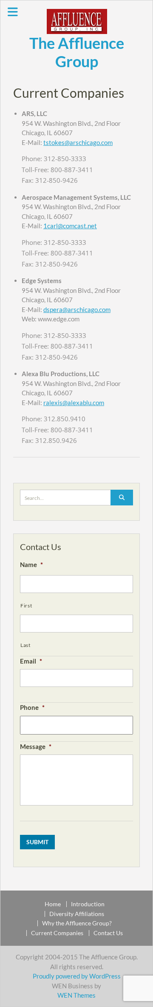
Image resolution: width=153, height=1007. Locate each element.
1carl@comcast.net (70, 226)
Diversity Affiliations (76, 914)
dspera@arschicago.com (76, 309)
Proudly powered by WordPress (77, 976)
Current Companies (57, 933)
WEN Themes (76, 995)
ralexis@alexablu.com (73, 402)
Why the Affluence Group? (77, 923)
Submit (37, 841)
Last (25, 645)
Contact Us (108, 933)
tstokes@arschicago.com (78, 142)
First (26, 605)
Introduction (88, 904)
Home (53, 904)
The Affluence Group (76, 52)
